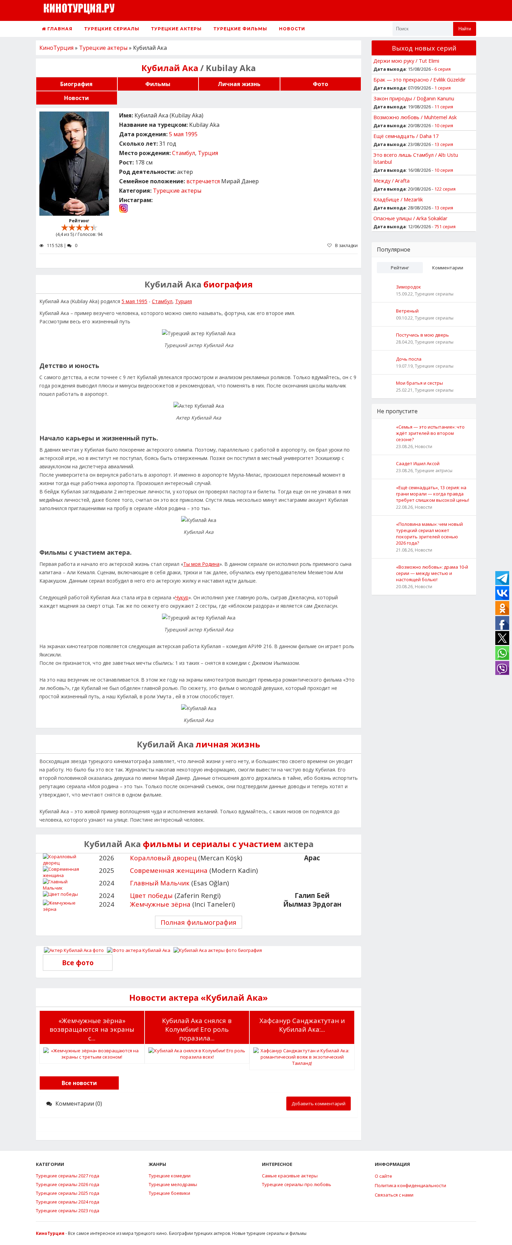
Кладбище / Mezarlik (398, 199)
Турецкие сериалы (111, 28)
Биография (76, 84)
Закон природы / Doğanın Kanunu (413, 98)
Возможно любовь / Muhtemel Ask (415, 117)
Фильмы (157, 84)
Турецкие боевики (169, 1193)
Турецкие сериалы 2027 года (67, 1176)
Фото (320, 84)
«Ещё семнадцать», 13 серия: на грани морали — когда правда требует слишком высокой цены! (432, 493)
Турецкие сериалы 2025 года (67, 1193)
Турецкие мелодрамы (173, 1184)
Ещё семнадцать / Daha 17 (406, 135)
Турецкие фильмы (240, 28)
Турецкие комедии (170, 1176)
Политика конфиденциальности (410, 1185)
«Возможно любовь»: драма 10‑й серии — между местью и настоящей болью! (432, 573)
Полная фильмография (198, 922)
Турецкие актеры (176, 28)
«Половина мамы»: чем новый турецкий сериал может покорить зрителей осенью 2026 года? (429, 533)
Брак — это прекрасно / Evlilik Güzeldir (419, 79)
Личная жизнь (239, 84)
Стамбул (183, 153)
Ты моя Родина (201, 564)
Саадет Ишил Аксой (418, 463)
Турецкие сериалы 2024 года (67, 1202)
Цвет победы (151, 895)
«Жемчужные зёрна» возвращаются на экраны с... (91, 1029)
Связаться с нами (394, 1195)
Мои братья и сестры (419, 383)
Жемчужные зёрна (160, 904)
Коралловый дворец (163, 857)
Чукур (181, 597)
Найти (464, 28)
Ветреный (407, 311)
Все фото (78, 962)
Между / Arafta (391, 180)
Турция (208, 153)
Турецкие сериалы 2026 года (67, 1184)
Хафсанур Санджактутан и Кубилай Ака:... (302, 1024)
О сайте (383, 1176)
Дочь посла (408, 359)
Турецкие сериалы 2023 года (67, 1210)
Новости (292, 28)
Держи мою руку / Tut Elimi (406, 60)
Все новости (79, 1083)
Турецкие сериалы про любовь (296, 1184)
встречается (203, 181)
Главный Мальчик (159, 882)
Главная (59, 28)
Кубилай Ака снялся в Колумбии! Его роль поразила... (197, 1029)
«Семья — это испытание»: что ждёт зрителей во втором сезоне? (430, 433)
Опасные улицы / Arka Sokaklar (410, 218)
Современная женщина (169, 870)
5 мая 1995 (183, 134)
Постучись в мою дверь (422, 335)
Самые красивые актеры (290, 1176)
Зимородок (408, 287)
